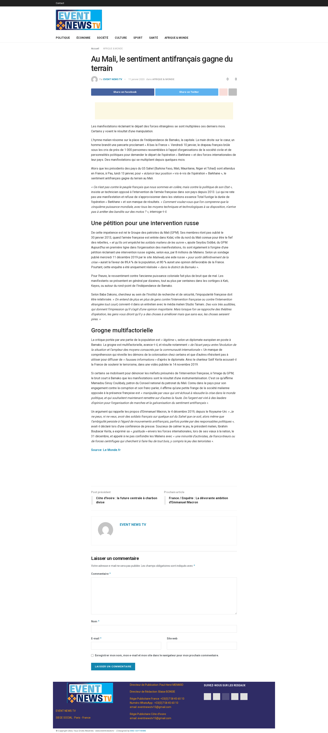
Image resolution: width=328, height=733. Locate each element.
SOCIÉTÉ (102, 37)
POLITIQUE (63, 37)
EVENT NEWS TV (112, 79)
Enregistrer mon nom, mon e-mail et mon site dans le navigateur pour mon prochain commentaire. (157, 655)
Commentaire (101, 573)
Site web (172, 638)
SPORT (138, 37)
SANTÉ (153, 37)
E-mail (96, 638)
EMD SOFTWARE (138, 731)
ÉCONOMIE (83, 37)
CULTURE (121, 37)
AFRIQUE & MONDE (176, 37)
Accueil (95, 48)
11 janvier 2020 (136, 79)
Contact (60, 3)
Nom (95, 621)
